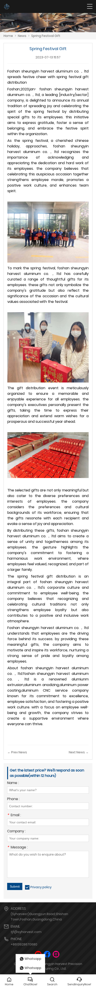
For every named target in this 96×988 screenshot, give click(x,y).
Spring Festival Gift (45, 36)
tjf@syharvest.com (26, 932)
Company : (16, 831)
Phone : (13, 799)
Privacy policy (41, 887)
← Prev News (17, 752)
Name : (13, 783)
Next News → (79, 752)
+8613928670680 (24, 944)
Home (8, 36)
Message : (17, 848)
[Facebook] (47, 954)
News (22, 36)
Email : (14, 815)
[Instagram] (56, 954)
